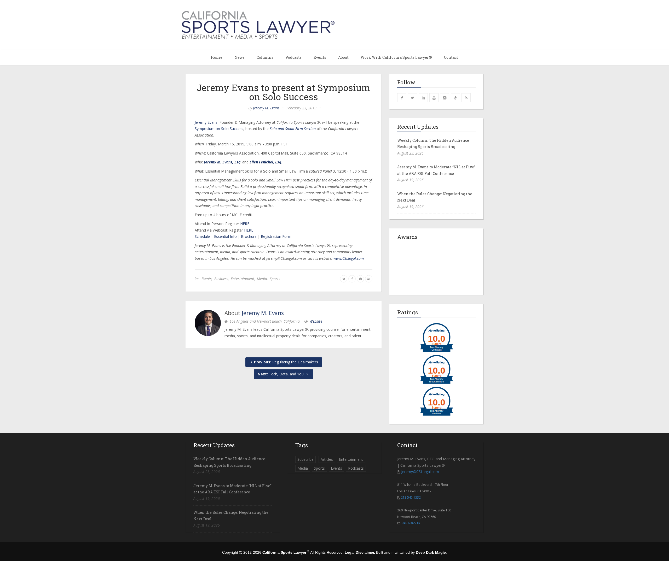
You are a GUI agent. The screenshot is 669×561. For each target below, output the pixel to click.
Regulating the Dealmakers (286, 361)
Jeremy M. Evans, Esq (222, 162)
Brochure (249, 236)
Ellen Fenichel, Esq (265, 162)
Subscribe (305, 459)
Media (262, 278)
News (239, 57)
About (343, 57)
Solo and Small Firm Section (293, 128)
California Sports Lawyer (284, 552)
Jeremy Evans (206, 122)
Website (315, 321)
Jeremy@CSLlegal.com (420, 471)
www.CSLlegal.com (348, 258)
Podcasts (293, 57)
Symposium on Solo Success (219, 128)
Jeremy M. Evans (266, 107)
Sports (275, 278)
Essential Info (225, 236)
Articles (327, 459)
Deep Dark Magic (431, 552)
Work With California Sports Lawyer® (396, 57)
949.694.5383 (412, 523)
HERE (244, 223)
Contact (451, 57)
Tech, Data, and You (281, 373)
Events (320, 57)
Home (216, 57)
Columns (265, 57)
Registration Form (276, 236)
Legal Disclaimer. (360, 552)
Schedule (202, 236)
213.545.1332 (411, 497)
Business (221, 278)
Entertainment (242, 278)
